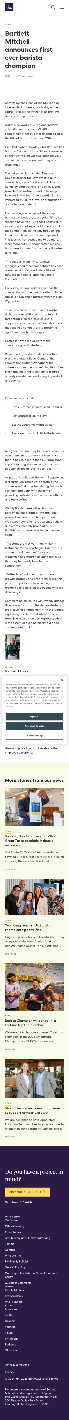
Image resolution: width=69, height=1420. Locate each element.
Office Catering (14, 1226)
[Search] (53, 7)
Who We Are (13, 1256)
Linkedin (10, 1321)
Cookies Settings (34, 735)
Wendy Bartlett (15, 508)
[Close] (62, 680)
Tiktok (9, 1333)
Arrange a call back (25, 1192)
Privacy (9, 1372)
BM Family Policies (16, 1261)
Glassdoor (11, 1350)
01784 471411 (27, 1202)
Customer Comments (18, 1283)
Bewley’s (35, 147)
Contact (10, 1250)
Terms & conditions (17, 1365)
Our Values (12, 1220)
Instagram (11, 1338)
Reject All (34, 716)
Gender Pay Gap (15, 1267)
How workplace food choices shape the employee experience (31, 750)
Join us (9, 1244)
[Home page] (9, 7)
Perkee (54, 451)
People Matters (14, 1290)
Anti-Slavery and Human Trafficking (27, 1238)
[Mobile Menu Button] (62, 7)
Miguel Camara (45, 548)
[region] (34, 710)
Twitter (9, 1315)
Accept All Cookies (34, 726)
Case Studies (13, 1232)
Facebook (11, 1309)
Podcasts (10, 1344)
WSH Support (13, 1302)
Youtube (10, 1327)
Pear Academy (14, 1296)
